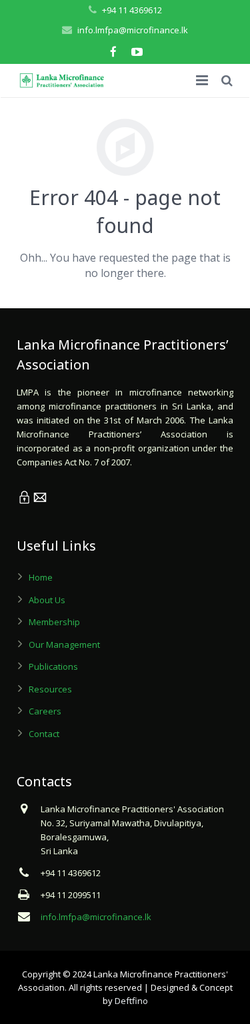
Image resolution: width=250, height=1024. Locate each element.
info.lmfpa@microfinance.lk (132, 30)
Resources (50, 689)
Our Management (64, 644)
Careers (45, 711)
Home (41, 577)
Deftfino (131, 1001)
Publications (53, 666)
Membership (54, 622)
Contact (44, 734)
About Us (47, 600)
